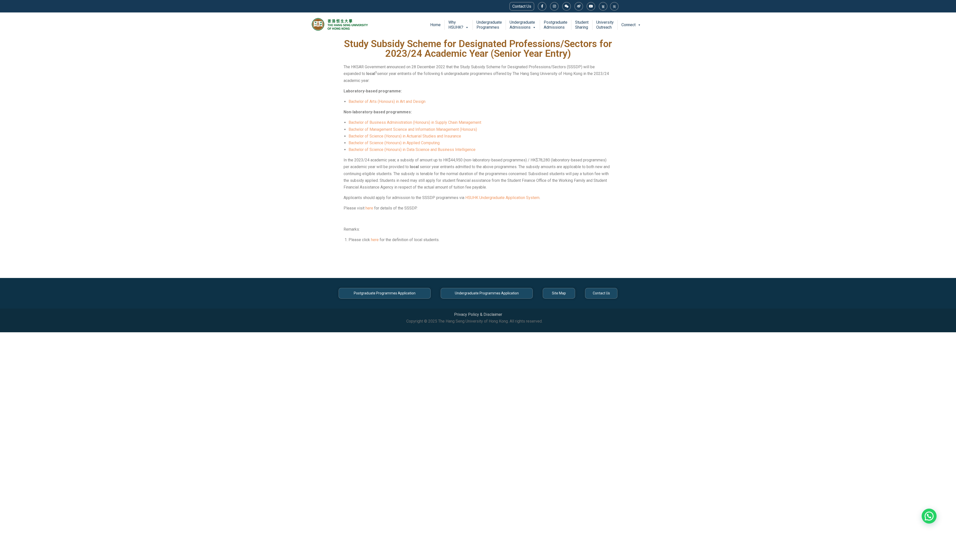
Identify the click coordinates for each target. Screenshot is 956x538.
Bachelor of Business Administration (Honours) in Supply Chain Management (415, 122)
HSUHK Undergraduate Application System (502, 197)
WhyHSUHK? (455, 25)
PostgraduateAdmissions (555, 25)
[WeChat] (566, 6)
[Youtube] (591, 6)
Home (435, 24)
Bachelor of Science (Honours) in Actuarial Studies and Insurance (405, 136)
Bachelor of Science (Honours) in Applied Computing (394, 142)
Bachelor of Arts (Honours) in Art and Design (387, 101)
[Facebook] (542, 6)
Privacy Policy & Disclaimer (478, 314)
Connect (628, 24)
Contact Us (521, 6)
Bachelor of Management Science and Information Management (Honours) (413, 129)
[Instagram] (554, 6)
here (369, 208)
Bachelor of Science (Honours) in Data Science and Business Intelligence (412, 149)
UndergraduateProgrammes (489, 25)
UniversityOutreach (605, 25)
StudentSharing (582, 25)
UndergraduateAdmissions (522, 25)
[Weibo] (578, 6)
